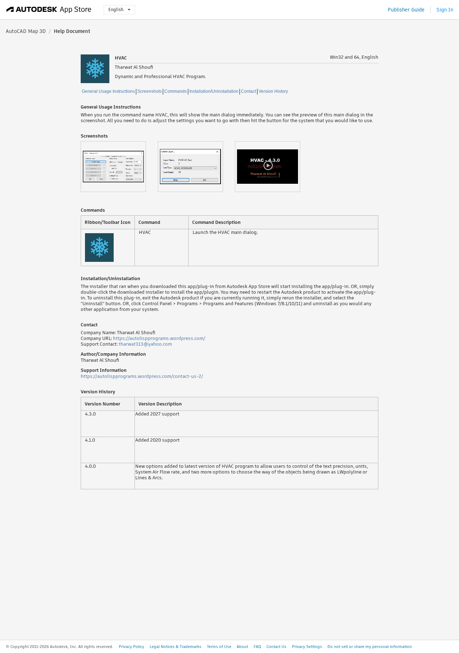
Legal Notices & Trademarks (176, 646)
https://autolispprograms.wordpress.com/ (159, 338)
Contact (248, 91)
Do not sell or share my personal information (369, 646)
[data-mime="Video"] (273, 166)
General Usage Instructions (108, 91)
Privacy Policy (131, 646)
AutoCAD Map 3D (26, 31)
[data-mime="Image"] (119, 166)
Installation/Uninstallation (213, 91)
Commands (175, 91)
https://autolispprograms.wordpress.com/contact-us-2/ (142, 376)
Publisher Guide (406, 9)
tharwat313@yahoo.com (145, 344)
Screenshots (149, 91)
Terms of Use (219, 646)
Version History (273, 91)
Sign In (444, 9)
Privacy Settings (307, 646)
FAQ (257, 646)
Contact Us (276, 646)
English (115, 9)
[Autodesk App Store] (49, 9)
